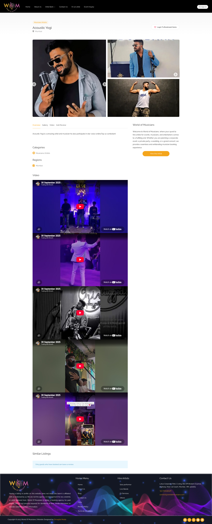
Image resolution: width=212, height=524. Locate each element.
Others (122, 498)
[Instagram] (189, 520)
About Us (37, 7)
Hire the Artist (156, 153)
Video (52, 125)
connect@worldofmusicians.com (172, 495)
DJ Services (124, 493)
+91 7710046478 (165, 491)
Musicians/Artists (40, 22)
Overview (36, 125)
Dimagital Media (60, 519)
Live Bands (124, 489)
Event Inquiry (89, 7)
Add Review (61, 125)
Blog (79, 493)
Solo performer (125, 485)
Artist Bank (49, 7)
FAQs (80, 502)
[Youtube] (198, 520)
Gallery (45, 125)
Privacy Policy (83, 507)
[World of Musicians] (12, 7)
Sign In (203, 7)
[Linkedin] (202, 520)
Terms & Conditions (85, 511)
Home (28, 7)
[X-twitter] (194, 520)
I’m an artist (76, 7)
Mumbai (38, 31)
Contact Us (63, 7)
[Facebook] (185, 520)
